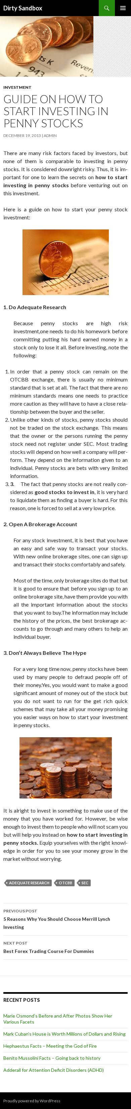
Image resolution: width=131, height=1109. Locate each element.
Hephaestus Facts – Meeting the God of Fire (50, 1046)
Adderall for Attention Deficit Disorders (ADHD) (53, 1070)
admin (50, 135)
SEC (85, 883)
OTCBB (65, 883)
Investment (17, 87)
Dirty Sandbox (22, 8)
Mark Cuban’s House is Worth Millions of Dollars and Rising (64, 1034)
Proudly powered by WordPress (31, 1100)
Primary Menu (123, 8)
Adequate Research (29, 883)
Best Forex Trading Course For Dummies (48, 947)
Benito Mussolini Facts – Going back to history (51, 1058)
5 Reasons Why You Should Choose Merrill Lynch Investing (56, 919)
